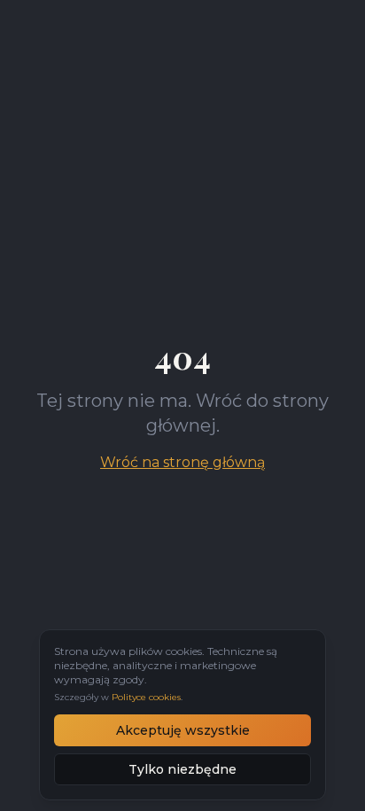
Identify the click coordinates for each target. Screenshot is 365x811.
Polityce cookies (146, 697)
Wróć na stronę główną (182, 462)
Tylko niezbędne (182, 769)
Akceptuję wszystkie (183, 730)
